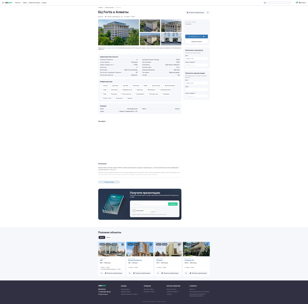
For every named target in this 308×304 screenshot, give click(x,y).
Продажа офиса (149, 289)
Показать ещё (109, 182)
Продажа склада (149, 291)
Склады (43, 2)
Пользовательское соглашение (199, 291)
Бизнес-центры (171, 289)
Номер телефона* (190, 62)
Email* (187, 86)
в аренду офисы (111, 48)
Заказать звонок (196, 41)
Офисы (25, 2)
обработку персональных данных (159, 214)
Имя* (186, 55)
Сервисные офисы (34, 2)
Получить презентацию (196, 12)
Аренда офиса (125, 289)
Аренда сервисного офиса (129, 294)
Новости (17, 2)
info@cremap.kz (103, 294)
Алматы (303, 2)
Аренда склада (125, 291)
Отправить (172, 204)
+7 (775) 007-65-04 (104, 292)
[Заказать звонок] (101, 273)
